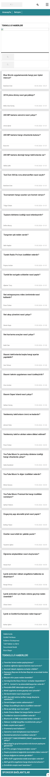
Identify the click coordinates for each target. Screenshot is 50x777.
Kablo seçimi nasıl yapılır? (14, 725)
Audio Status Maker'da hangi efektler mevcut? (22, 712)
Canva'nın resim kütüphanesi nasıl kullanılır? (21, 732)
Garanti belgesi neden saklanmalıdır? (19, 702)
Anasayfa (6, 12)
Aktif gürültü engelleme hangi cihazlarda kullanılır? (24, 762)
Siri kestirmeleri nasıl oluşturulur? (17, 694)
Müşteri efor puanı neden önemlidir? (18, 678)
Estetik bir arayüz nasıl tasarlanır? (17, 765)
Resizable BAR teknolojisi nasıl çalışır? (19, 687)
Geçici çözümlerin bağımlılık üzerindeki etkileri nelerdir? (26, 752)
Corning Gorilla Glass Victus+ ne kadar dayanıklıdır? (25, 681)
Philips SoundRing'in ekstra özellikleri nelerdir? (22, 706)
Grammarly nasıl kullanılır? (14, 729)
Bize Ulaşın (7, 650)
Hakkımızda (7, 634)
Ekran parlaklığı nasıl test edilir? (17, 709)
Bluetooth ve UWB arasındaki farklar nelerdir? (22, 719)
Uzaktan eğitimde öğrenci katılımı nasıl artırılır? (23, 666)
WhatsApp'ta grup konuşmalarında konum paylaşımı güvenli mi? (24, 745)
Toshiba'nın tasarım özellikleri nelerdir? (20, 716)
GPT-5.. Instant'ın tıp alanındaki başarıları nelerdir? (24, 684)
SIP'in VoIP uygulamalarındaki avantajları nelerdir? (24, 759)
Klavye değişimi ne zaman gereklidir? (18, 755)
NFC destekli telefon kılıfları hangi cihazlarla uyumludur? (21, 698)
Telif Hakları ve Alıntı (11, 644)
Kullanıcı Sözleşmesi (11, 641)
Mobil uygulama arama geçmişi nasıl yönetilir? (22, 691)
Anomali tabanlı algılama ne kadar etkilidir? (21, 669)
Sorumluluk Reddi (10, 647)
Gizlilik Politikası (9, 637)
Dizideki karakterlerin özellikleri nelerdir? (20, 735)
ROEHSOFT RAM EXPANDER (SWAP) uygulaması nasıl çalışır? (25, 739)
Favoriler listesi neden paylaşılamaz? (19, 662)
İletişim (17, 12)
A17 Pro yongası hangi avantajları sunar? (20, 749)
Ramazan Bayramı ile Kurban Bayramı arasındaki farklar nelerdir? (26, 673)
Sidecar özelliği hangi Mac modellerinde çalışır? (23, 722)
